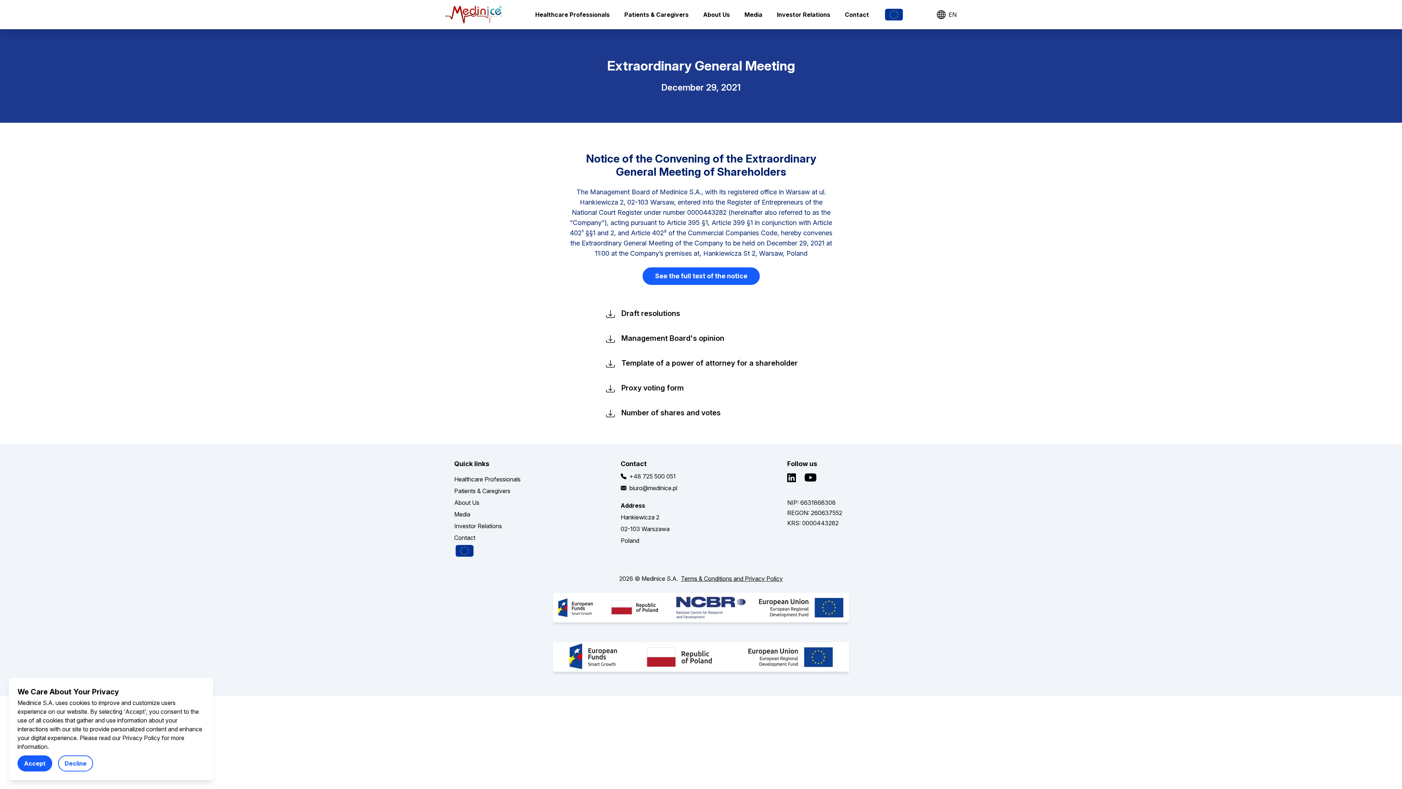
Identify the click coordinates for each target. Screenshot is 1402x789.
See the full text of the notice (701, 276)
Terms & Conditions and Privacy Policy (732, 578)
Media (753, 14)
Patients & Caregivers (656, 14)
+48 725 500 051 (652, 476)
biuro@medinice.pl (653, 488)
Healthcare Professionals (572, 14)
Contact (857, 14)
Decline (76, 763)
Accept (35, 763)
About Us (716, 14)
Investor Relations (803, 14)
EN (953, 14)
